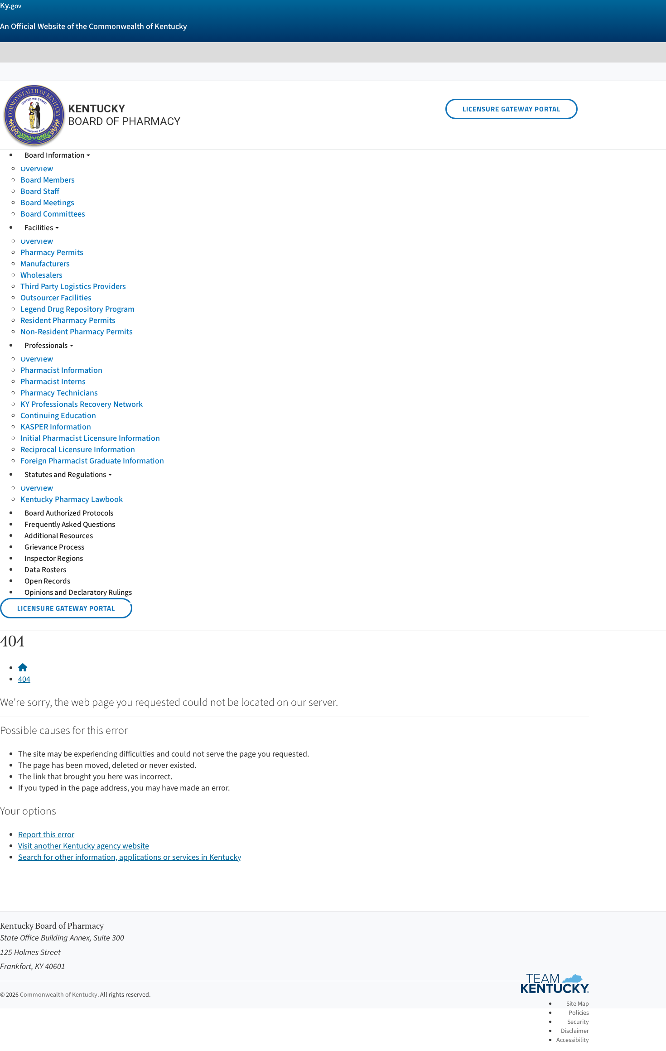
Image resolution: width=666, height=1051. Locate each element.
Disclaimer (575, 1031)
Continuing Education (58, 415)
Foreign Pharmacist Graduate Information (92, 461)
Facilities (39, 227)
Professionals (46, 345)
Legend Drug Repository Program (77, 309)
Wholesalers (41, 275)
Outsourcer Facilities (56, 298)
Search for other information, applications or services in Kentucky (129, 857)
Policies (579, 1012)
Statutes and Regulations (65, 474)
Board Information (55, 155)
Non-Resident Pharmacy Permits (76, 331)
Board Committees (52, 214)
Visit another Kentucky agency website (83, 846)
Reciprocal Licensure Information (77, 449)
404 (24, 679)
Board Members (47, 180)
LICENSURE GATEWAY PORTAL (511, 109)
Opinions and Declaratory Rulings (78, 592)
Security (578, 1022)
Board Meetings (47, 202)
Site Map (577, 1003)
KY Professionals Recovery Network (81, 404)
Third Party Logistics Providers (73, 286)
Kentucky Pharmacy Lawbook (71, 499)
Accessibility (572, 1040)
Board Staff (39, 191)
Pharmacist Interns (53, 381)
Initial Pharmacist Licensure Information (90, 438)
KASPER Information (55, 427)
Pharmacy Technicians (59, 393)
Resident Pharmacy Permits (68, 320)
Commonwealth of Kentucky (58, 994)
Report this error (46, 834)
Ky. (10, 5)
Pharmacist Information (61, 370)
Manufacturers (45, 264)
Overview (36, 168)
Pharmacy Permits (51, 252)
